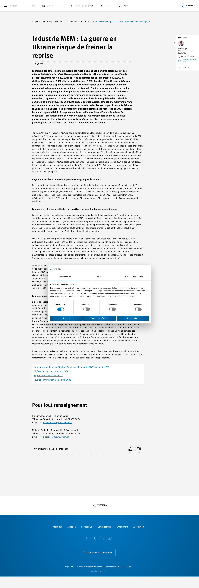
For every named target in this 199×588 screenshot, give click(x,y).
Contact (128, 567)
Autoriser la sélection (99, 318)
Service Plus (86, 527)
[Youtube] (110, 538)
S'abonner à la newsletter (100, 553)
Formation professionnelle (84, 6)
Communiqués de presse (78, 22)
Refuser (66, 318)
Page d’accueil (39, 22)
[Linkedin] (102, 538)
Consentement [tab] (65, 277)
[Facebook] (87, 538)
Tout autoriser (132, 318)
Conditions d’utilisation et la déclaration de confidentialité (97, 567)
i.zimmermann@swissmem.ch (57, 423)
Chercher (32, 6)
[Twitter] (94, 538)
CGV (122, 567)
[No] (138, 449)
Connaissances (104, 527)
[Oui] (130, 449)
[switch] (86, 309)
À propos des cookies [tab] (134, 277)
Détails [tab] (99, 277)
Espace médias (56, 22)
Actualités (57, 527)
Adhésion (109, 6)
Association (138, 527)
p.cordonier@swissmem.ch (56, 437)
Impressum (69, 567)
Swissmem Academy (54, 6)
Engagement (122, 527)
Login (126, 6)
